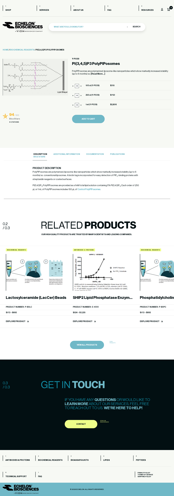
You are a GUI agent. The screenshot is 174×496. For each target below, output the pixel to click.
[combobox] (90, 27)
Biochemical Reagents (22, 50)
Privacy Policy (144, 473)
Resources (147, 10)
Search (136, 27)
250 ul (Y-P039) (93, 95)
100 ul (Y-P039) (93, 86)
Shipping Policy (144, 476)
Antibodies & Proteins (17, 460)
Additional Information (66, 154)
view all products (87, 345)
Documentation (95, 154)
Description (40, 154)
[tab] (40, 154)
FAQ (109, 10)
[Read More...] (98, 74)
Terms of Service (145, 474)
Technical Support (16, 476)
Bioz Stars (39, 157)
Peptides (141, 460)
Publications (117, 154)
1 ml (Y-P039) (91, 105)
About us (78, 10)
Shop (8, 10)
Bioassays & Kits (80, 460)
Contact (81, 424)
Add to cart (88, 119)
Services (44, 10)
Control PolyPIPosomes (89, 189)
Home (6, 50)
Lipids (106, 460)
